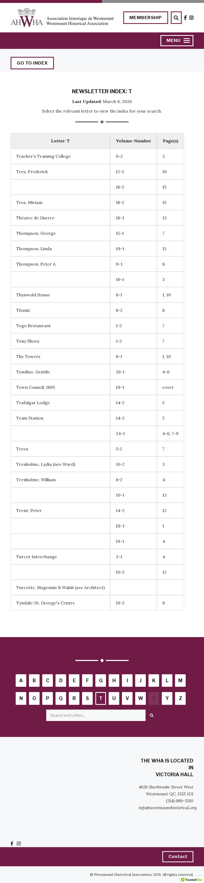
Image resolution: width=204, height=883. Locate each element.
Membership (145, 17)
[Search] (152, 715)
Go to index (32, 63)
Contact (177, 856)
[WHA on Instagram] (191, 17)
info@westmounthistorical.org (168, 807)
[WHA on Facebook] (185, 17)
